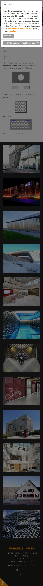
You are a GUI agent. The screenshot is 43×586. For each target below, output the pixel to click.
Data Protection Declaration (18, 29)
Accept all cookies (30, 43)
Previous (4, 16)
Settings (7, 36)
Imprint (12, 31)
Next (38, 16)
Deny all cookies (11, 43)
